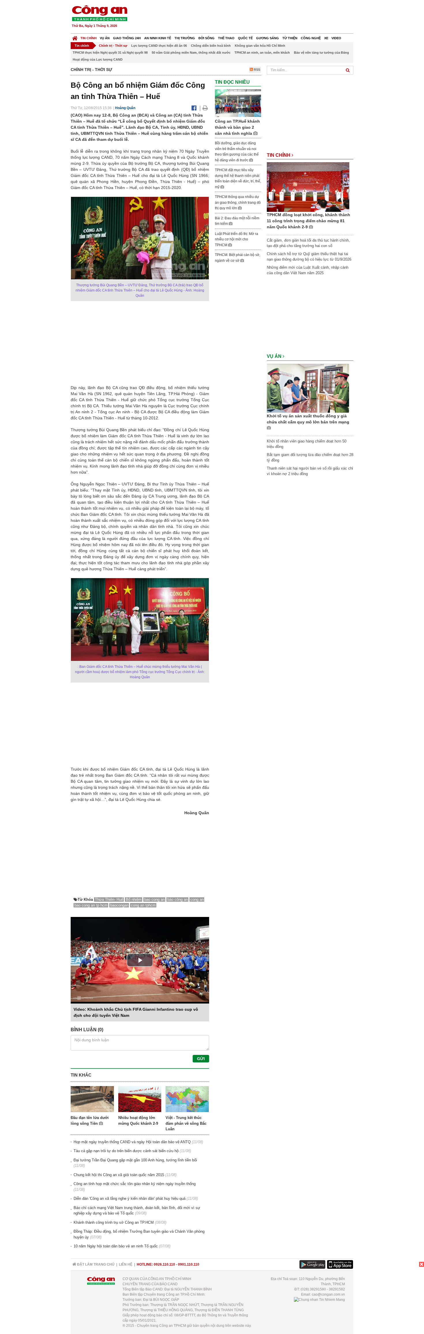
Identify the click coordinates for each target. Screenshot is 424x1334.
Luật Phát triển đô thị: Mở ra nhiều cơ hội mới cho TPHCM (236, 239)
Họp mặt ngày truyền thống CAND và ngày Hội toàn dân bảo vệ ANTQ (132, 1142)
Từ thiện (289, 38)
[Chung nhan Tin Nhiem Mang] (319, 1300)
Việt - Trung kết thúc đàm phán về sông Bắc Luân (186, 1123)
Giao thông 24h (127, 38)
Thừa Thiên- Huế (109, 899)
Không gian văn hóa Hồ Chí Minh (260, 45)
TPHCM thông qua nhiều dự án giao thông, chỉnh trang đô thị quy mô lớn (238, 202)
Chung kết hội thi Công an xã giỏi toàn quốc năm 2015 (119, 1175)
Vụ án (105, 38)
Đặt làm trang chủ (95, 1264)
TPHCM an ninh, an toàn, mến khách (262, 52)
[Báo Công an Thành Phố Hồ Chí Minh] (75, 36)
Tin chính (88, 38)
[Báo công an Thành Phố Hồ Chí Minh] (99, 13)
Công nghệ (311, 38)
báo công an (177, 899)
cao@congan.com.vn (328, 1294)
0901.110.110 (188, 1264)
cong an (197, 899)
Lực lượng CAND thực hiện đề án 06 (159, 45)
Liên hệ (125, 1264)
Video (336, 38)
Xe (326, 38)
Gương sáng (267, 38)
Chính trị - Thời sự (113, 45)
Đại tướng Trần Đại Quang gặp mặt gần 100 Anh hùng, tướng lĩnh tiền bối (135, 1160)
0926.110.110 (164, 1264)
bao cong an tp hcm (91, 905)
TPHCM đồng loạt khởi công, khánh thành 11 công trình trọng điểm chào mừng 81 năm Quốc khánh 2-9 (308, 220)
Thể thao (226, 38)
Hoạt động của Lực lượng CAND (98, 59)
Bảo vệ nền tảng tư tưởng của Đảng (321, 52)
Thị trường (185, 38)
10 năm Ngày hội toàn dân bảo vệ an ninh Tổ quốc (116, 1246)
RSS (256, 69)
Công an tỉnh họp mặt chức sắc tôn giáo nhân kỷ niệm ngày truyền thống (135, 1184)
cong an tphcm (143, 905)
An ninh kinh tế (157, 38)
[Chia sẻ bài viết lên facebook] (194, 108)
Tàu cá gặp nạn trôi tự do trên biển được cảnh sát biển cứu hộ (126, 1151)
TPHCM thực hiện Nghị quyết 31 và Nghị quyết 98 (110, 52)
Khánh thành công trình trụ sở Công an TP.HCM (114, 1222)
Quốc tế (245, 38)
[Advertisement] (249, 17)
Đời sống (206, 38)
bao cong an (154, 899)
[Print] (205, 108)
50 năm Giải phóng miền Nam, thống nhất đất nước (191, 52)
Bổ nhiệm (134, 899)
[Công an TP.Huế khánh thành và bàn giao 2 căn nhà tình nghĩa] (238, 103)
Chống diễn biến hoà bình (211, 45)
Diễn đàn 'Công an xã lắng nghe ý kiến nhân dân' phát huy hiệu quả (129, 1198)
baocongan (119, 905)
